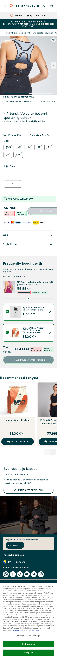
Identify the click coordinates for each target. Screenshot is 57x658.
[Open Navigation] (5, 6)
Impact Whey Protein (18, 420)
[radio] (8, 147)
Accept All (28, 652)
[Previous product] (47, 452)
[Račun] (43, 6)
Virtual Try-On (42, 135)
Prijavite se (15, 545)
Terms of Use (33, 630)
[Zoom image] (53, 39)
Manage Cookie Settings (28, 636)
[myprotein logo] (27, 6)
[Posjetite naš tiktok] (20, 574)
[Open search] (12, 6)
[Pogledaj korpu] (51, 6)
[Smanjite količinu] (7, 183)
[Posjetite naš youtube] (27, 574)
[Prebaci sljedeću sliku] (53, 65)
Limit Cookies (28, 644)
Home (6, 33)
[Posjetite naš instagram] (6, 574)
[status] (13, 183)
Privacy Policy (17, 630)
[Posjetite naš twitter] (34, 574)
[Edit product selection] (49, 312)
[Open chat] (41, 574)
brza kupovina (19, 442)
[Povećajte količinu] (18, 183)
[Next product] (53, 452)
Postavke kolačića (14, 555)
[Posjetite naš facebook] (13, 574)
